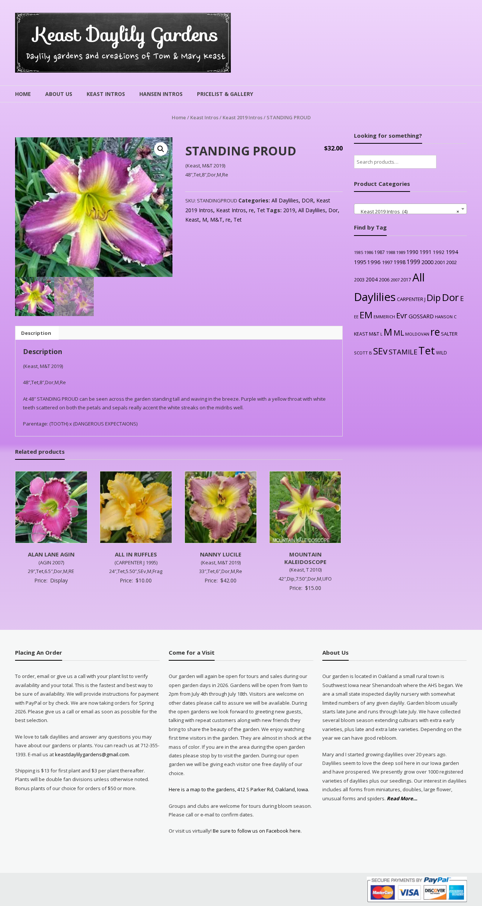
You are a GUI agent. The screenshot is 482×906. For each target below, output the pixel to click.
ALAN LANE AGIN (51, 554)
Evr (401, 315)
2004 (372, 279)
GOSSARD (421, 316)
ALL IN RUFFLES (136, 554)
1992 (439, 252)
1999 (413, 262)
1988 (390, 252)
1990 (412, 251)
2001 (440, 262)
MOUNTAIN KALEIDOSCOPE (305, 557)
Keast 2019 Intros (242, 117)
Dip (434, 297)
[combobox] (410, 209)
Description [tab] (36, 333)
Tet (261, 210)
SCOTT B (363, 353)
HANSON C (445, 316)
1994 (452, 251)
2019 (289, 210)
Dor (333, 210)
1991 (425, 251)
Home (23, 93)
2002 (451, 262)
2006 (384, 280)
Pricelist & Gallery (225, 93)
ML (399, 333)
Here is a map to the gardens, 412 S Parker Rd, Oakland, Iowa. (239, 789)
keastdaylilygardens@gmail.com (92, 754)
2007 (395, 280)
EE (356, 316)
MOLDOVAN (417, 334)
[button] (161, 149)
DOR (307, 200)
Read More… (402, 799)
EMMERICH (384, 316)
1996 (374, 262)
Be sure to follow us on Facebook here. (257, 830)
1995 (360, 262)
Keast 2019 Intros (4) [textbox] (408, 211)
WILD (441, 353)
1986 (368, 252)
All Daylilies (285, 200)
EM (366, 315)
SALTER (449, 334)
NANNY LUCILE (220, 554)
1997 (387, 262)
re (251, 210)
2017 (406, 280)
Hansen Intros (161, 93)
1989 (400, 252)
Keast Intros (106, 93)
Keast (192, 219)
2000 (427, 262)
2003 (359, 280)
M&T (216, 219)
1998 (400, 262)
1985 (358, 252)
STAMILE (403, 351)
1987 (379, 252)
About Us (58, 93)
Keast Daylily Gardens (126, 34)
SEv (380, 351)
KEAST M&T (366, 334)
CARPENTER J (411, 299)
